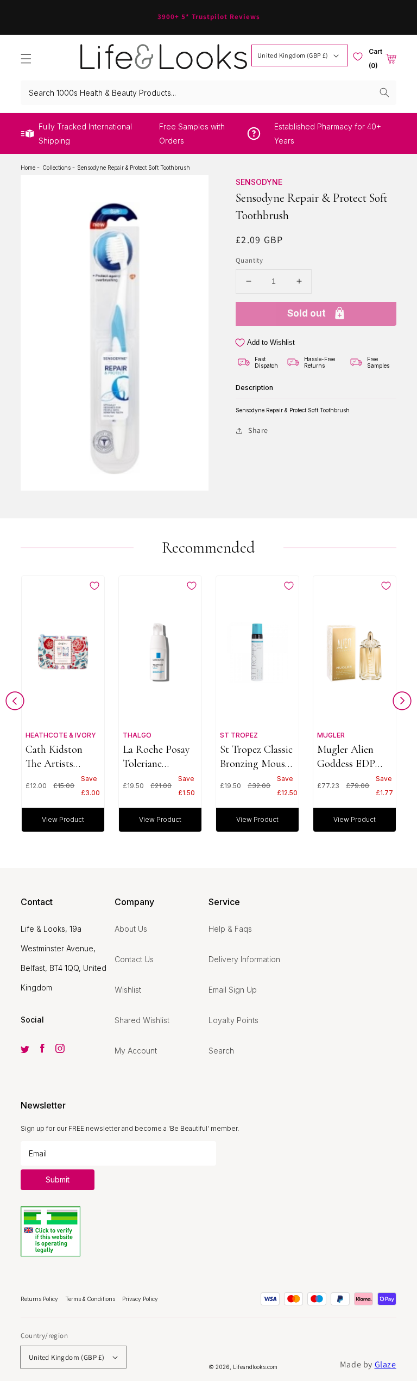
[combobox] (208, 92)
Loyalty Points (233, 1020)
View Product (63, 819)
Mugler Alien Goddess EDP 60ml (346, 756)
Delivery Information (244, 959)
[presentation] (15, 703)
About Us (131, 928)
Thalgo (137, 735)
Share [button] (258, 430)
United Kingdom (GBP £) (292, 55)
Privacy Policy (140, 1299)
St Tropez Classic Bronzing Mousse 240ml (256, 756)
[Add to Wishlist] (94, 586)
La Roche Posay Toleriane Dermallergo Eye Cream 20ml (158, 756)
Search (221, 1050)
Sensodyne (259, 182)
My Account (136, 1050)
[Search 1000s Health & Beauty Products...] (384, 92)
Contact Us (134, 959)
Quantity (249, 260)
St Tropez (239, 735)
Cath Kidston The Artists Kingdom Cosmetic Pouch (60, 756)
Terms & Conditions (91, 1299)
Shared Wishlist (142, 1020)
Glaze (385, 1364)
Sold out (306, 313)
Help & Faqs (230, 928)
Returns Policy (40, 1299)
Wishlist (128, 989)
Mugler (331, 735)
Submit (58, 1179)
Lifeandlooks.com (255, 1367)
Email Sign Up (232, 989)
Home (29, 167)
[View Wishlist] (357, 57)
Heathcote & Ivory (61, 735)
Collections (57, 167)
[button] (26, 59)
